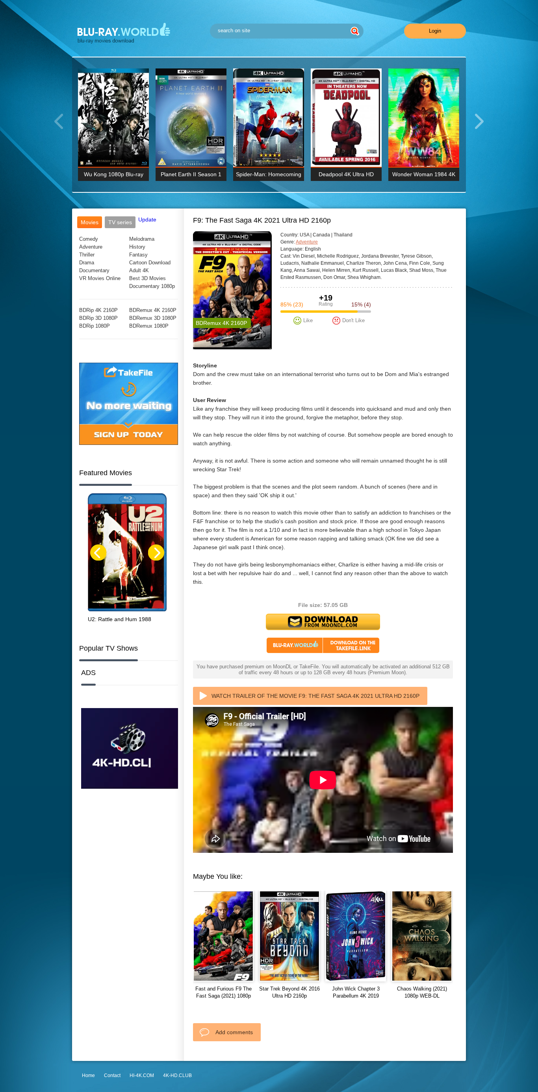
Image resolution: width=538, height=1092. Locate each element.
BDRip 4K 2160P (98, 310)
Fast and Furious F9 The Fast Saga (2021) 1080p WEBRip (223, 996)
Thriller (87, 255)
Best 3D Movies (147, 278)
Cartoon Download (150, 263)
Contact (112, 1075)
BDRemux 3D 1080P (152, 318)
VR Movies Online (100, 278)
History (137, 247)
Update (147, 219)
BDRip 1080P (94, 326)
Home (88, 1075)
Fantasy (138, 255)
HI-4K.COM (142, 1075)
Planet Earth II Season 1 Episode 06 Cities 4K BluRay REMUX (191, 176)
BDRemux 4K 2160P (152, 310)
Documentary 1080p (152, 286)
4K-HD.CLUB (177, 1075)
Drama (86, 263)
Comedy (88, 239)
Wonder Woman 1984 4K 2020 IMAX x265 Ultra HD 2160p (424, 176)
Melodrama (141, 239)
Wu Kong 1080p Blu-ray (113, 174)
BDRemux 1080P (149, 326)
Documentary (94, 270)
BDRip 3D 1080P (98, 318)
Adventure (90, 247)
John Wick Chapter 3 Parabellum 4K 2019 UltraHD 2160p (356, 996)
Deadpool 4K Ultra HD (346, 174)
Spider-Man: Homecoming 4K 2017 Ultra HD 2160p (268, 176)
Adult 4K (139, 270)
